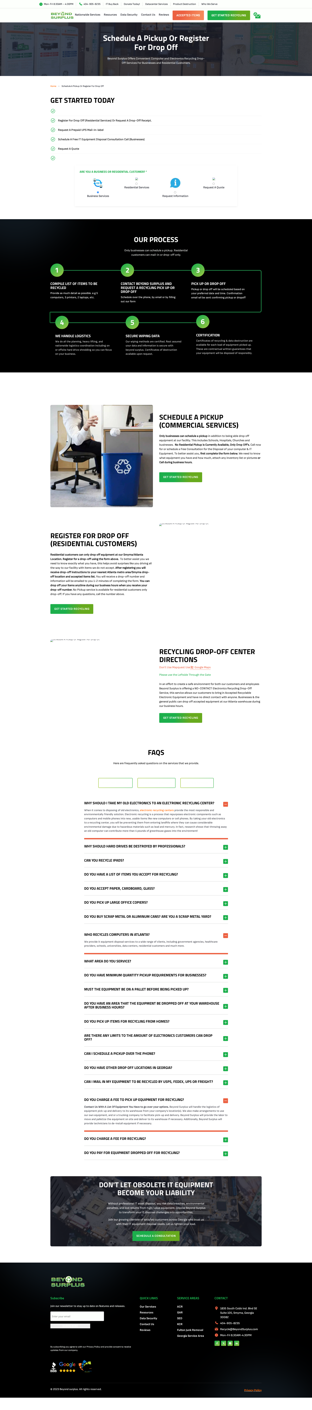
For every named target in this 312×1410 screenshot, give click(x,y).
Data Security (128, 14)
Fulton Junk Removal (190, 1330)
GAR (180, 1312)
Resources (110, 14)
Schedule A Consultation (156, 1236)
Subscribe (70, 1326)
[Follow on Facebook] (217, 1343)
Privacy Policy (253, 1390)
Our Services (148, 1306)
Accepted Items (188, 15)
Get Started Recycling (228, 15)
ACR (180, 1306)
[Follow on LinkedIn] (236, 1343)
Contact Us (148, 14)
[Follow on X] (223, 1343)
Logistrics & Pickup (156, 782)
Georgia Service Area (190, 1336)
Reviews (164, 14)
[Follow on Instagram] (230, 1343)
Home (53, 86)
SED (179, 1318)
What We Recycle (115, 782)
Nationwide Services (87, 14)
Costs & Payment (197, 782)
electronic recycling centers (157, 810)
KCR (179, 1324)
